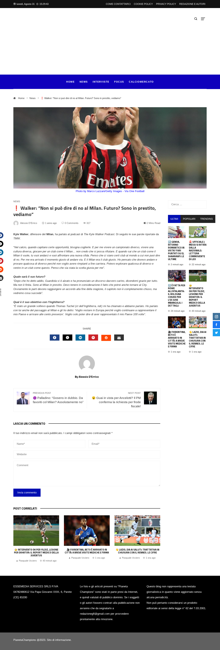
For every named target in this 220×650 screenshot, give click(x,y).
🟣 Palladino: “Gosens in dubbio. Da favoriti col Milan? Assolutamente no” (58, 398)
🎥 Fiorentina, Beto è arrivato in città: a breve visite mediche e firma (87, 551)
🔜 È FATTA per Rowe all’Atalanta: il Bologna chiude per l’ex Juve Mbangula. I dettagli (176, 295)
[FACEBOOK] (54, 337)
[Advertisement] (110, 45)
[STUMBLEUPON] (106, 338)
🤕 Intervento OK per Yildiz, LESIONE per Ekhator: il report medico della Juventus (36, 552)
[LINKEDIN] (80, 337)
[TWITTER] (67, 337)
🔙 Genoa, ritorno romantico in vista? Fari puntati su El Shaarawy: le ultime (176, 250)
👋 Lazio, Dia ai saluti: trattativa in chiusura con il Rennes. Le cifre (137, 551)
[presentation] (16, 539)
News (16, 201)
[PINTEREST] (93, 337)
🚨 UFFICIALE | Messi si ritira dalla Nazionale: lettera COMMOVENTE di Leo (197, 250)
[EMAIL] (119, 337)
